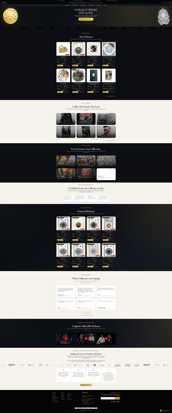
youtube (118, 401)
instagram (111, 401)
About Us (53, 394)
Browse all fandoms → (111, 140)
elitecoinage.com (88, 398)
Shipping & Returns (55, 397)
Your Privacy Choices (55, 402)
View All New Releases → (111, 96)
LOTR (94, 23)
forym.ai (83, 398)
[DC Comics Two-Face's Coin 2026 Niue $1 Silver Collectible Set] (109, 75)
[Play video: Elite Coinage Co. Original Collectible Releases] (65, 338)
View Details (59, 65)
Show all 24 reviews (86, 312)
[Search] (102, 3)
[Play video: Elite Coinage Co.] (86, 338)
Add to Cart (66, 65)
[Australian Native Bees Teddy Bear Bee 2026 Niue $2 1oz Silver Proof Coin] (109, 49)
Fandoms (67, 5)
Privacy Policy (54, 399)
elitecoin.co (94, 398)
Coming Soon (91, 5)
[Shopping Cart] (170, 2)
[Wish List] (168, 2)
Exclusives (99, 5)
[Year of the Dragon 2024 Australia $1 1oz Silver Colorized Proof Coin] (63, 75)
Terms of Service (55, 400)
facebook (113, 401)
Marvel (83, 23)
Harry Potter (89, 23)
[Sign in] (167, 2)
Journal (105, 5)
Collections (75, 5)
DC (85, 23)
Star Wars (79, 23)
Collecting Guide (69, 399)
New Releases (83, 5)
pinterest (116, 401)
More (96, 23)
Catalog (62, 397)
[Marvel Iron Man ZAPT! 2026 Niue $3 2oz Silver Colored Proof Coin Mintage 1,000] (94, 49)
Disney (75, 23)
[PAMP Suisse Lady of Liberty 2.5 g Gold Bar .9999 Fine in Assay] (94, 75)
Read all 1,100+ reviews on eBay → (86, 282)
